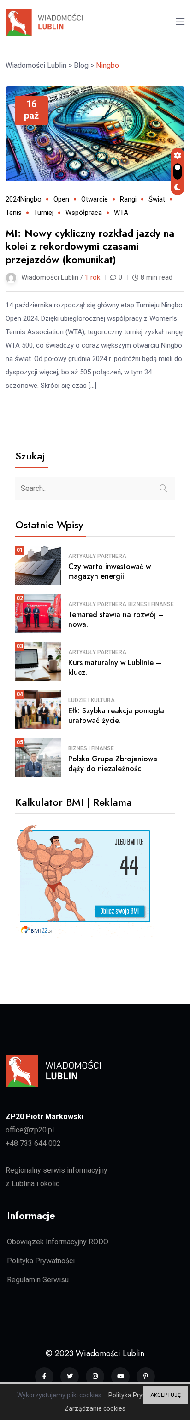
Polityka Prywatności (41, 1260)
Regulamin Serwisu (38, 1279)
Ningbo (31, 199)
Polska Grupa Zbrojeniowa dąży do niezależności (112, 763)
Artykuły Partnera (97, 556)
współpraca (83, 212)
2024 (13, 199)
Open (61, 199)
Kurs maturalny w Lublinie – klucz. (114, 667)
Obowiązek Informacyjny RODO (57, 1241)
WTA (121, 212)
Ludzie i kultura (91, 700)
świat (156, 199)
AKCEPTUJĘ (165, 1395)
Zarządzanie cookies (95, 1408)
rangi (128, 199)
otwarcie (94, 199)
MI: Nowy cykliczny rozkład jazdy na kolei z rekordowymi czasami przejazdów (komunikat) (90, 246)
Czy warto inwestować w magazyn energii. (109, 571)
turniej (43, 212)
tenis (14, 212)
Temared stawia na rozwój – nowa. (116, 619)
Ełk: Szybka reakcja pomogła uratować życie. (116, 715)
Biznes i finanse (151, 604)
